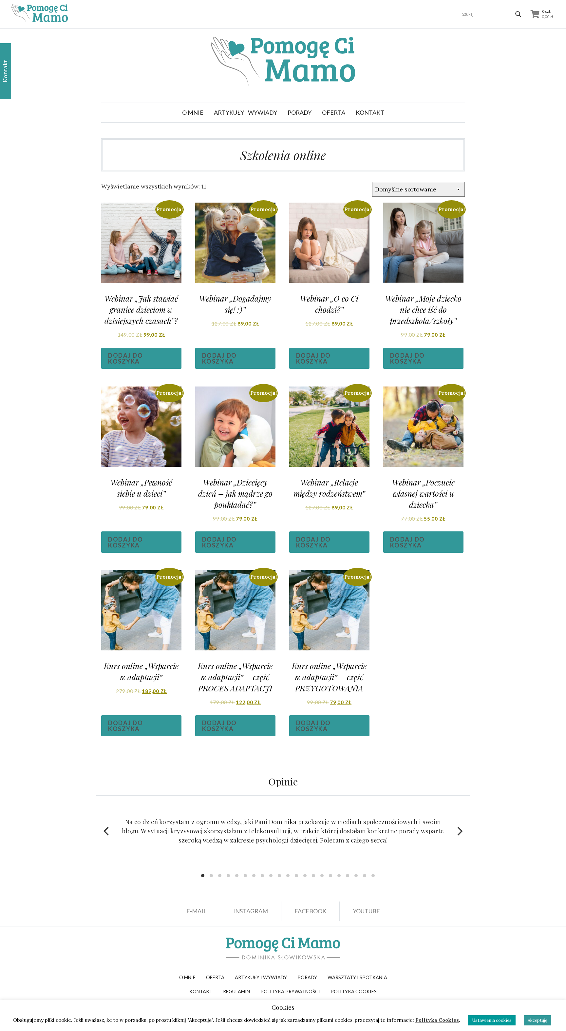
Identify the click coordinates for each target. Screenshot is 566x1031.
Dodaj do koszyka (125, 358)
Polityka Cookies (437, 1020)
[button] (245, 113)
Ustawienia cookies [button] (492, 1020)
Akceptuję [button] (537, 1020)
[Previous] (107, 831)
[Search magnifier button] (518, 14)
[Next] (459, 831)
